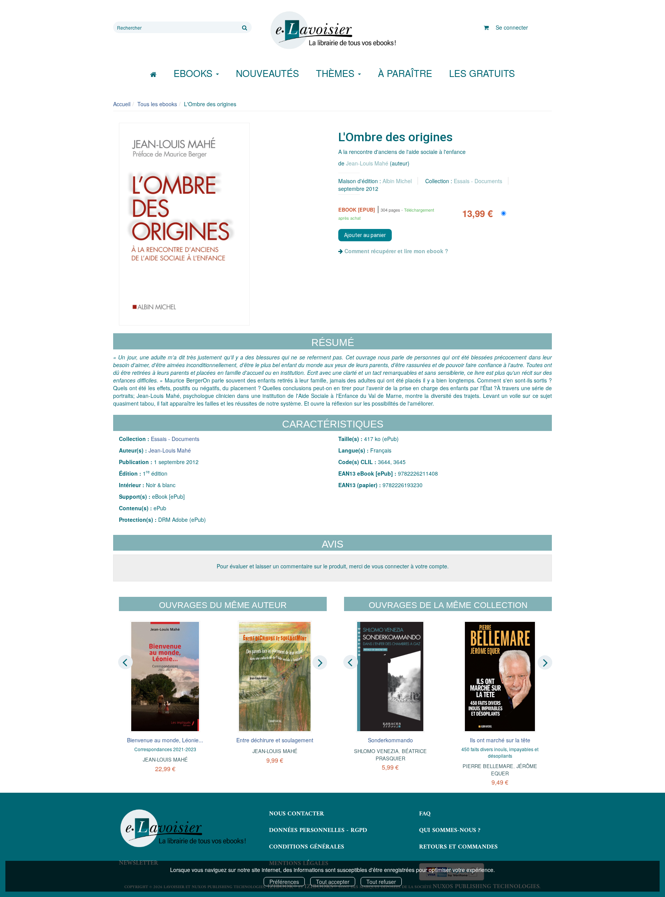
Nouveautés (267, 73)
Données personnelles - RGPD (318, 830)
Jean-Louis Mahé (367, 163)
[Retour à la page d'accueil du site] (332, 30)
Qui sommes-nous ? (449, 830)
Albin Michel (397, 181)
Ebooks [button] (194, 73)
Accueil (121, 104)
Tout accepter (332, 881)
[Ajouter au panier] (365, 235)
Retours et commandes (458, 847)
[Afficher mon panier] (486, 27)
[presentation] (125, 661)
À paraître (405, 73)
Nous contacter (296, 813)
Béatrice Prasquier (401, 754)
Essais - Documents (478, 181)
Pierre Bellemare (488, 766)
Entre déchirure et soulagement (274, 740)
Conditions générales (306, 847)
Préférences (284, 881)
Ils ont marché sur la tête (500, 740)
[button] (184, 224)
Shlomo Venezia (376, 751)
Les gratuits (482, 73)
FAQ (425, 813)
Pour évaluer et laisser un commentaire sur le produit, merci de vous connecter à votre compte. (333, 566)
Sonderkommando (390, 740)
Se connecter (512, 27)
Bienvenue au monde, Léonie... (165, 740)
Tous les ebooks (157, 104)
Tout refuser (381, 881)
